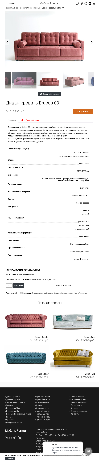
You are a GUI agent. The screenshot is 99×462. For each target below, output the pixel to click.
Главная (8, 8)
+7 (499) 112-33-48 (31, 120)
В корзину (18, 285)
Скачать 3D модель (50, 94)
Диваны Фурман (53, 293)
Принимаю (10, 458)
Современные (34, 8)
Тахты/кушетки (80, 293)
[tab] (12, 120)
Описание (12, 120)
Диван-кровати (20, 8)
